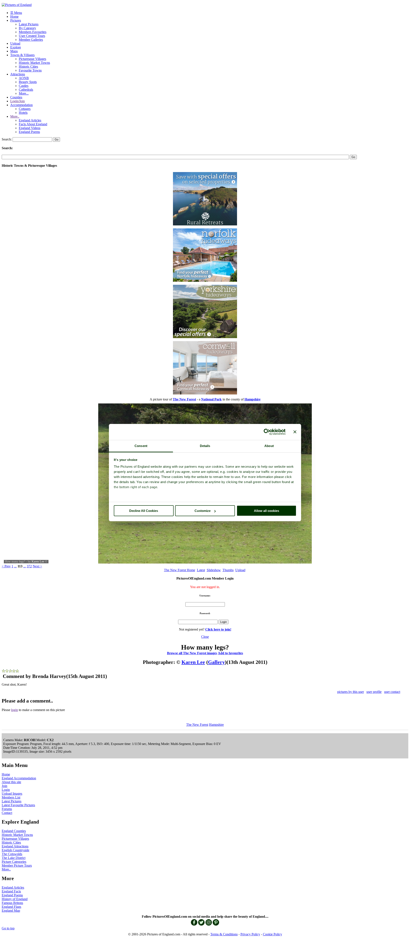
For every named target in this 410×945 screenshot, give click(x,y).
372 (29, 566)
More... (24, 93)
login (14, 710)
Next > (37, 566)
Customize (203, 511)
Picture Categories (14, 861)
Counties (16, 97)
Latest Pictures (28, 24)
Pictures (15, 20)
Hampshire (216, 724)
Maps (14, 51)
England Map (11, 910)
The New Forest (197, 724)
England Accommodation (19, 778)
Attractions (17, 74)
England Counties (14, 831)
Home (14, 16)
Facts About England (33, 124)
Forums (7, 809)
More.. (14, 116)
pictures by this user (350, 692)
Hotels (23, 112)
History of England (15, 899)
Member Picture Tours (17, 865)
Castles (23, 86)
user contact (392, 692)
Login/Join (17, 101)
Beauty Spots (28, 82)
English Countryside (15, 850)
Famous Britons (12, 903)
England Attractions (15, 846)
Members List (11, 797)
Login (6, 790)
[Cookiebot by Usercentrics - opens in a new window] (267, 432)
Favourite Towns (30, 70)
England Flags (11, 906)
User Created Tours (32, 36)
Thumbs (228, 570)
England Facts (11, 891)
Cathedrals (26, 89)
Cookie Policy (272, 934)
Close (205, 636)
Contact (7, 813)
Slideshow (214, 570)
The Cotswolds (12, 854)
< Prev (6, 566)
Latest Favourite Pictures (18, 805)
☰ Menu (16, 13)
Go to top (8, 928)
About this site (11, 782)
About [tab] (269, 446)
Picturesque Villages (32, 59)
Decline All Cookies (143, 511)
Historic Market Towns (34, 62)
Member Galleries (31, 39)
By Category (27, 28)
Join (4, 786)
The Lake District (13, 858)
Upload (15, 43)
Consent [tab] (141, 446)
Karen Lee (38, 561)
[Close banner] (294, 431)
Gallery (216, 662)
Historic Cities (28, 66)
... (15, 566)
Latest (201, 570)
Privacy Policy (250, 934)
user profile (374, 692)
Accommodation (21, 105)
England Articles (30, 120)
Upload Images (12, 793)
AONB (24, 78)
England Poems (29, 132)
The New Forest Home (179, 570)
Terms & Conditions (224, 934)
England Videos (29, 128)
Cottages (25, 109)
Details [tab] (205, 446)
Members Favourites (32, 32)
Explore (15, 47)
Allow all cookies (266, 511)
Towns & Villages (22, 55)
